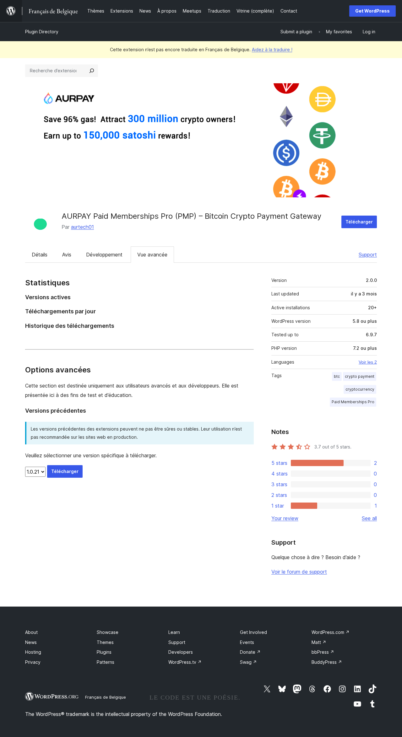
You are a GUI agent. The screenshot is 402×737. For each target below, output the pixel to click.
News (31, 642)
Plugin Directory (41, 31)
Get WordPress (372, 11)
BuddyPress (327, 662)
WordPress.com (331, 632)
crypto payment (359, 376)
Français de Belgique (105, 697)
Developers (180, 652)
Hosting (33, 652)
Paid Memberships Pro (353, 401)
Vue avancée (152, 254)
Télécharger (359, 221)
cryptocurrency (359, 389)
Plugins (104, 652)
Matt (319, 642)
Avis (66, 254)
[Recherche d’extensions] (91, 70)
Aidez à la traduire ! (272, 49)
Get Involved (253, 632)
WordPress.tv (185, 662)
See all (369, 518)
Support (368, 254)
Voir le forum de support (299, 572)
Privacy (33, 662)
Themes (105, 642)
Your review (284, 518)
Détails (39, 254)
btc (337, 376)
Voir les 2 (368, 362)
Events (247, 642)
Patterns (105, 662)
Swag (248, 662)
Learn (174, 632)
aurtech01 (82, 227)
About (31, 632)
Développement (104, 254)
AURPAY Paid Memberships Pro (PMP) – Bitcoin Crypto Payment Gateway (191, 216)
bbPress (323, 652)
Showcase (107, 632)
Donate (250, 652)
